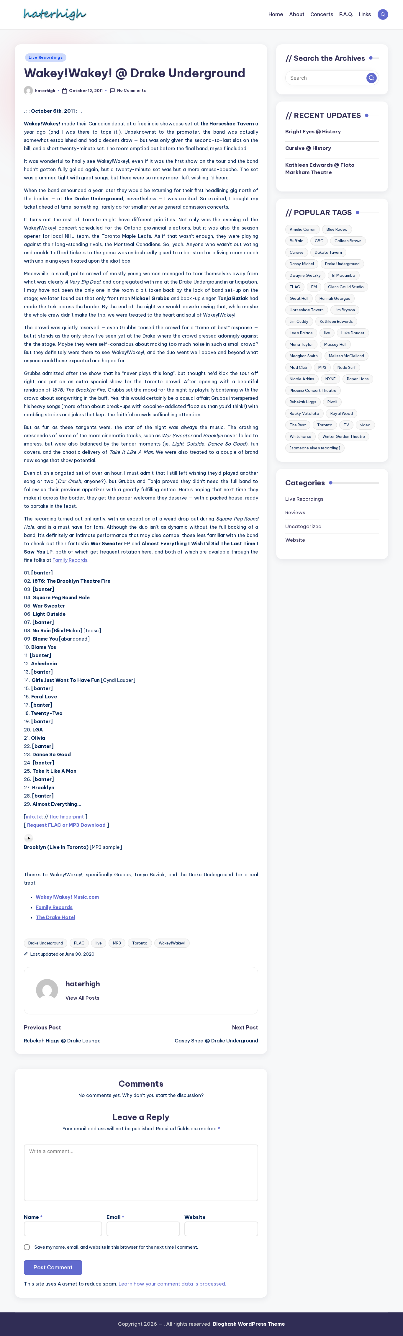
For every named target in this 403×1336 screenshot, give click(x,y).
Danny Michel (302, 264)
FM (314, 287)
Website (195, 1217)
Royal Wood (341, 413)
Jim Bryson (345, 310)
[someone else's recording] (315, 448)
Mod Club (298, 367)
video (365, 425)
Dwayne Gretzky (305, 275)
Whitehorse (300, 436)
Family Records (70, 560)
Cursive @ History (308, 148)
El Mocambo (343, 275)
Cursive (297, 252)
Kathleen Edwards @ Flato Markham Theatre (319, 169)
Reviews (295, 513)
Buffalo (297, 241)
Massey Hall (335, 344)
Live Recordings (46, 57)
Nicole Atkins (302, 379)
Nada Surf (347, 367)
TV (346, 425)
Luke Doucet (353, 333)
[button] (82, 998)
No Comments (131, 90)
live (99, 943)
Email (115, 1217)
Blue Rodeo (337, 229)
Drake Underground (45, 943)
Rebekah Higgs (303, 402)
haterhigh (82, 983)
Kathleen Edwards (336, 321)
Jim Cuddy (299, 321)
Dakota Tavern (328, 252)
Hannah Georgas (335, 298)
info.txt (34, 817)
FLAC (79, 943)
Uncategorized (303, 526)
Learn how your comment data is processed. (172, 1284)
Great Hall (299, 298)
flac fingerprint (67, 817)
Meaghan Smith (304, 356)
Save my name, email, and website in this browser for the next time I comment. (116, 1247)
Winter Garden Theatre (343, 436)
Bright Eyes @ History (313, 131)
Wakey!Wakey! (172, 943)
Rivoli (332, 402)
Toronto (140, 943)
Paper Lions (358, 379)
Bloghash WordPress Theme (249, 1324)
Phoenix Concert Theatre (313, 390)
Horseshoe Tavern (307, 310)
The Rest (298, 425)
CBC (319, 241)
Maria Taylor (301, 344)
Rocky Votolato (304, 413)
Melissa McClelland (346, 356)
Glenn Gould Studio (346, 287)
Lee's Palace (301, 333)
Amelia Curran (302, 229)
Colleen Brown (348, 241)
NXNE (330, 379)
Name (33, 1217)
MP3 (117, 943)
